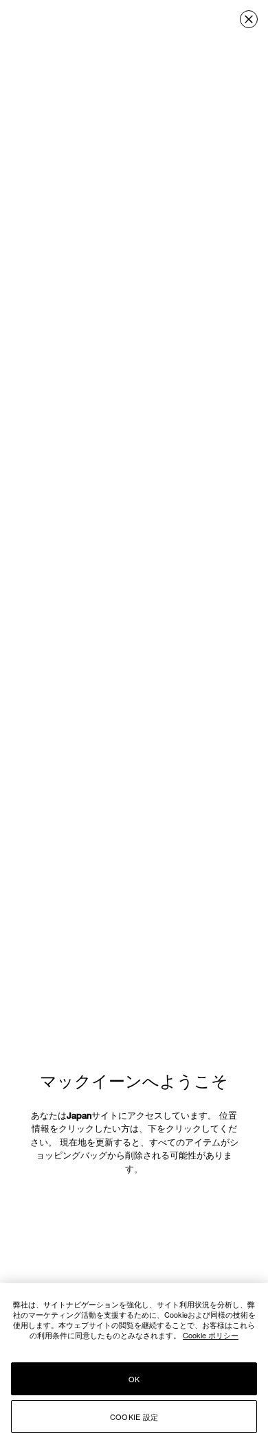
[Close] (249, 19)
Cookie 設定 (134, 1416)
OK (134, 1378)
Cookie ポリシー (210, 1334)
